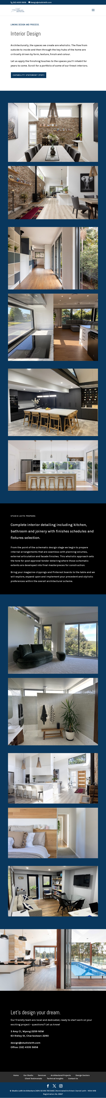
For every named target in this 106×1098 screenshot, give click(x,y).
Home (16, 1075)
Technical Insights (55, 1078)
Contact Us (73, 1078)
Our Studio (28, 1075)
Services (42, 1075)
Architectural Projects (61, 1075)
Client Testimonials (33, 1078)
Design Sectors (83, 1075)
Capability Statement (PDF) (28, 75)
